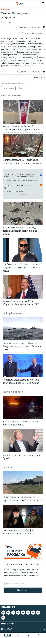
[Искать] (39, 635)
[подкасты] (18, 635)
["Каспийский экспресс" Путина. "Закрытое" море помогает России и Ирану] (23, 328)
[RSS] (33, 612)
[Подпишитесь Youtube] (18, 612)
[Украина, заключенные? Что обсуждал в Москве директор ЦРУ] (23, 287)
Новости (5, 9)
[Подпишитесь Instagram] (28, 612)
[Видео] (28, 635)
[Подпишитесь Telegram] (23, 612)
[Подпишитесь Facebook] (8, 612)
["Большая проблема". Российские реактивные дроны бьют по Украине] (23, 145)
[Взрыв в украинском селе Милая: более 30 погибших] (23, 407)
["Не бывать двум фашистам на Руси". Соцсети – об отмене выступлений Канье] (23, 250)
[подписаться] (3, 617)
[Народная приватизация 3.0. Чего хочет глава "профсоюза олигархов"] (23, 365)
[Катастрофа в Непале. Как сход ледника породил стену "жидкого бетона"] (23, 213)
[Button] (21, 27)
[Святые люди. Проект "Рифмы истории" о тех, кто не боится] (23, 516)
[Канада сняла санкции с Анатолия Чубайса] (23, 440)
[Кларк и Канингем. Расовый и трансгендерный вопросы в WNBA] (23, 112)
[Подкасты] (38, 612)
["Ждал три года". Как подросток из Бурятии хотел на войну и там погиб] (23, 482)
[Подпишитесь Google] (3, 612)
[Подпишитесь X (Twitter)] (13, 612)
